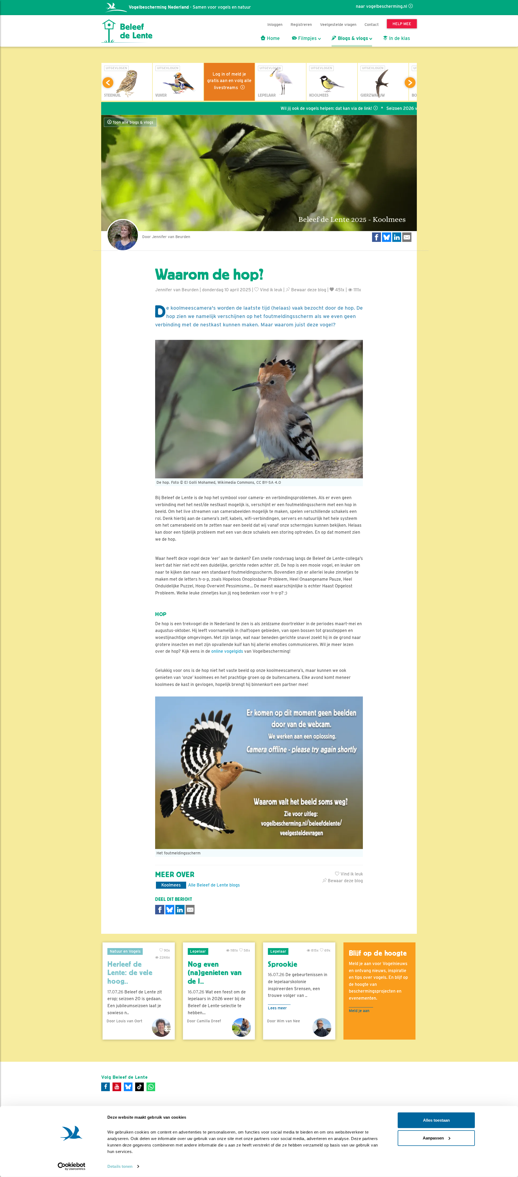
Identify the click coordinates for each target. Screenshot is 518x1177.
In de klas (399, 38)
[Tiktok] (139, 1087)
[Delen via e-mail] (406, 237)
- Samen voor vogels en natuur (190, 7)
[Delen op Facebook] (376, 237)
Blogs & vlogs (352, 38)
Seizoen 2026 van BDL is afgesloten (381, 108)
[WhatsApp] (150, 1087)
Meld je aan (359, 1010)
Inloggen (274, 24)
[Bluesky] (128, 1087)
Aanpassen (433, 1137)
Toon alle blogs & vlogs (132, 122)
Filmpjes (307, 38)
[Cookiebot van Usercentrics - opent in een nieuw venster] (71, 1166)
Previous (108, 82)
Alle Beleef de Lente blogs (214, 885)
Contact (371, 24)
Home (272, 38)
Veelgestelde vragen (338, 24)
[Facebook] (105, 1087)
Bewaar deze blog (308, 289)
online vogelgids (227, 651)
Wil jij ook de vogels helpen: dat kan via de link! (284, 108)
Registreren (301, 24)
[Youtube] (117, 1087)
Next (410, 82)
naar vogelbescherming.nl (381, 6)
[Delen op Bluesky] (386, 237)
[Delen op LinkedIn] (396, 237)
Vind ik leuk (270, 289)
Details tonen (119, 1166)
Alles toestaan (436, 1120)
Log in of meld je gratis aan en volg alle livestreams (229, 81)
